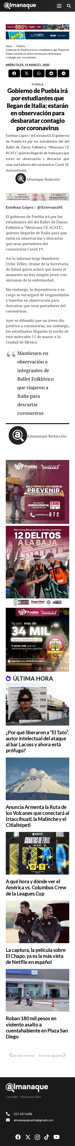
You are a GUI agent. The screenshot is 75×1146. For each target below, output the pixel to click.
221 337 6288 (23, 1114)
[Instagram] (37, 1137)
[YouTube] (56, 1137)
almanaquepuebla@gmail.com (33, 1120)
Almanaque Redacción (43, 179)
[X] (28, 1137)
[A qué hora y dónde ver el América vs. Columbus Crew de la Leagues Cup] (37, 853)
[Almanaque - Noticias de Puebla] (20, 5)
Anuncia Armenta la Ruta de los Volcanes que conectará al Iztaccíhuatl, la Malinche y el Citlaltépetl (37, 816)
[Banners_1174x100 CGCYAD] (37, 27)
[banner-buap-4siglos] (37, 35)
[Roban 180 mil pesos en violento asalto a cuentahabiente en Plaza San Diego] (37, 990)
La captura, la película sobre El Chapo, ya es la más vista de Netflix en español (36, 956)
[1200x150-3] (37, 197)
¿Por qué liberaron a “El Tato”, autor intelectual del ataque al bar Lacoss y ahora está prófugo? (37, 741)
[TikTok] (46, 1137)
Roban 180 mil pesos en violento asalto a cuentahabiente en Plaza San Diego (37, 1027)
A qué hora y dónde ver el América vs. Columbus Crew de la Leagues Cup (36, 887)
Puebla (37, 84)
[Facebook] (18, 1137)
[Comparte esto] (14, 73)
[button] (59, 5)
